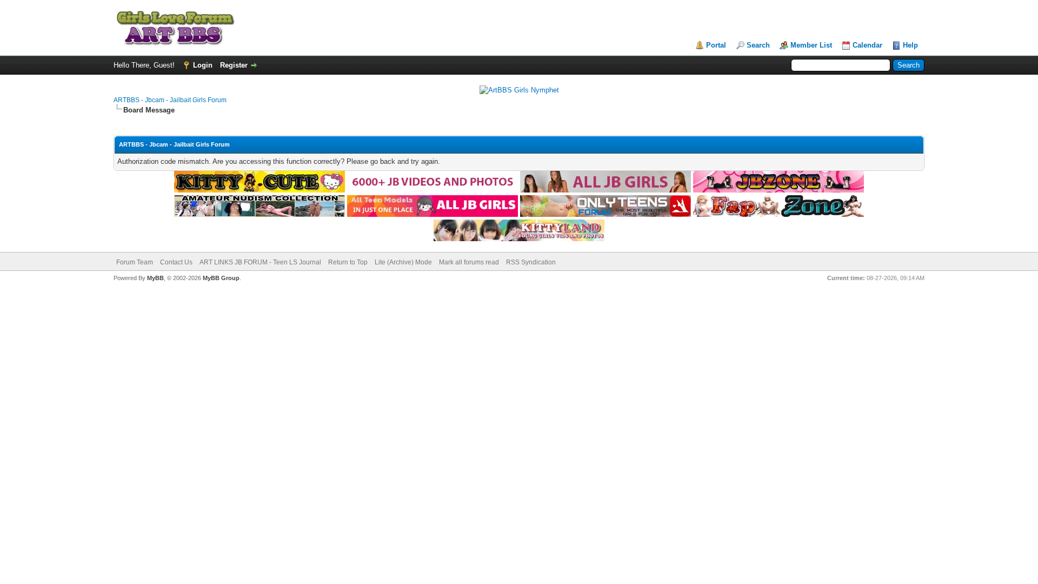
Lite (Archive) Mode (403, 262)
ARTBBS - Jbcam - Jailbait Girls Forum (170, 100)
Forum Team (134, 262)
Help (910, 45)
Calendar (867, 45)
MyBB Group (221, 278)
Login (202, 65)
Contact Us (176, 262)
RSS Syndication (531, 262)
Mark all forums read (469, 262)
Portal (716, 45)
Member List (811, 45)
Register (234, 65)
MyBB (155, 278)
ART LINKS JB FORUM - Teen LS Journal (260, 262)
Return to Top (348, 262)
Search (758, 45)
